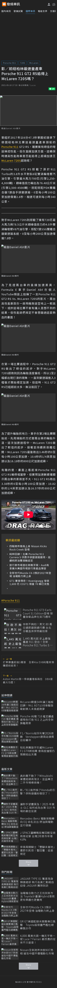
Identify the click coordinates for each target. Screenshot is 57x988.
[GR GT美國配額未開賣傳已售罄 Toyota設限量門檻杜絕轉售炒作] (10, 925)
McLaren (33, 62)
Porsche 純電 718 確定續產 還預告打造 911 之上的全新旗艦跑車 (37, 720)
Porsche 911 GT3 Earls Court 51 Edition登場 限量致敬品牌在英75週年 (38, 613)
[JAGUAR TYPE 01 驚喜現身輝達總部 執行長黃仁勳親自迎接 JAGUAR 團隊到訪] (10, 882)
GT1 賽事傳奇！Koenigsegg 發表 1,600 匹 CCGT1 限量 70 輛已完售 (29, 582)
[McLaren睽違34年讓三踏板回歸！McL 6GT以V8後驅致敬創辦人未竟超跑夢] (10, 706)
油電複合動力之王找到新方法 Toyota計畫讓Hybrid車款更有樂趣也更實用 (37, 896)
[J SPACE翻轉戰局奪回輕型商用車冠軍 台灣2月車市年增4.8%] (10, 836)
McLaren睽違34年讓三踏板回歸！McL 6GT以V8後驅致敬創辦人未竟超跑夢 (37, 705)
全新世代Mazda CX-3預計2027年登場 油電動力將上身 (30, 574)
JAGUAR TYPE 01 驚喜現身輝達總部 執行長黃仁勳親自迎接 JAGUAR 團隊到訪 (37, 882)
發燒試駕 (18, 11)
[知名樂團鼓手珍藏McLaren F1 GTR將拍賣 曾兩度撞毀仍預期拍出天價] (10, 751)
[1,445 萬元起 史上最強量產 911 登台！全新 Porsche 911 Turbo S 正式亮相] (12, 642)
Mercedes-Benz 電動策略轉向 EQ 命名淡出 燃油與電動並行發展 (37, 822)
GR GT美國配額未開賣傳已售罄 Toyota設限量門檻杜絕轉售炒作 (38, 925)
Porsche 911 (9, 62)
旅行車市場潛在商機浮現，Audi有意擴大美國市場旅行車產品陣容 (29, 566)
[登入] (49, 4)
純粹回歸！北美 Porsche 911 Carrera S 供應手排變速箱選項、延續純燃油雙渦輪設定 (30, 557)
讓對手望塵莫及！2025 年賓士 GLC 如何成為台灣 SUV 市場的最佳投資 (37, 807)
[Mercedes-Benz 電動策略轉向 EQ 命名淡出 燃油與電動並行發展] (10, 822)
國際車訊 (30, 11)
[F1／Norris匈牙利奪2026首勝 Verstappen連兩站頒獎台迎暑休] (10, 737)
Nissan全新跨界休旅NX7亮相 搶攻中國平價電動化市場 (37, 951)
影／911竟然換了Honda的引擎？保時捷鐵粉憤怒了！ (37, 791)
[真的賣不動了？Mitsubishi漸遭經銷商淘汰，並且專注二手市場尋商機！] (10, 780)
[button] (53, 4)
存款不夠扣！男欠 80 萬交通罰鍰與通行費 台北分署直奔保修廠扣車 (37, 627)
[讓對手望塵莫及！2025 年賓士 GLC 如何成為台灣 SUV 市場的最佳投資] (10, 808)
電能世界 (42, 11)
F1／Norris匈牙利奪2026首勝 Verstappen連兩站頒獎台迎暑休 (37, 737)
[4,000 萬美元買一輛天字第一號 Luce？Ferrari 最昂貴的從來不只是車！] (10, 940)
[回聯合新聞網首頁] (4, 4)
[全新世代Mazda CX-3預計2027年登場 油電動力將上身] (10, 911)
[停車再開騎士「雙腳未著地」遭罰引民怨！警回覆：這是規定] (10, 851)
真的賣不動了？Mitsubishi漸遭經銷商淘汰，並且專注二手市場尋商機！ (36, 779)
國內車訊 (6, 11)
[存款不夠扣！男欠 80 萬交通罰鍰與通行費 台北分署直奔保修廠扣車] (12, 628)
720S (22, 62)
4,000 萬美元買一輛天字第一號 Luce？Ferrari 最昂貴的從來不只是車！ (38, 939)
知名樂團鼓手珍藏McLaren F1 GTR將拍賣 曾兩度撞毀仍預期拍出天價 (37, 751)
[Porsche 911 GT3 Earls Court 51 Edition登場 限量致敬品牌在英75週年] (12, 614)
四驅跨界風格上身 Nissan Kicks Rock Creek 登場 (28, 548)
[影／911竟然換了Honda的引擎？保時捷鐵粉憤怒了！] (10, 794)
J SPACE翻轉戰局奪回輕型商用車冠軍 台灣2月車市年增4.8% (38, 836)
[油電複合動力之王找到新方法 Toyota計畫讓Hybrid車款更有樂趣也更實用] (10, 897)
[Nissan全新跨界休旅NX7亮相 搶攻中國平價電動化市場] (10, 954)
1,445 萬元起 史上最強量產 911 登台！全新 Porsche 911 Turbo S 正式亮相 (38, 642)
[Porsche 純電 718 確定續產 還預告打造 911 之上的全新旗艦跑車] (10, 720)
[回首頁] (13, 4)
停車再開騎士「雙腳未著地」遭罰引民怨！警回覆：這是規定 (37, 850)
